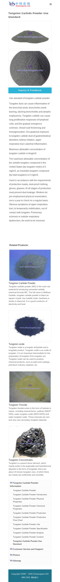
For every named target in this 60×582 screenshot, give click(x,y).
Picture (16, 555)
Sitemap (17, 561)
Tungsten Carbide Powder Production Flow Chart (29, 518)
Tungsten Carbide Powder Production (29, 513)
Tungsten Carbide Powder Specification (30, 528)
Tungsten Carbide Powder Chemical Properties (29, 507)
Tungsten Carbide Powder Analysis (28, 533)
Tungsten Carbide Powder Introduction (30, 494)
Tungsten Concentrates (21, 460)
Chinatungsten (39, 574)
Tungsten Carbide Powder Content (28, 537)
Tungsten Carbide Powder (22, 283)
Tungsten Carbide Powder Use (26, 524)
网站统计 (34, 577)
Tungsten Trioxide (18, 405)
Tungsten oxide (16, 344)
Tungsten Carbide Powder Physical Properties (28, 500)
